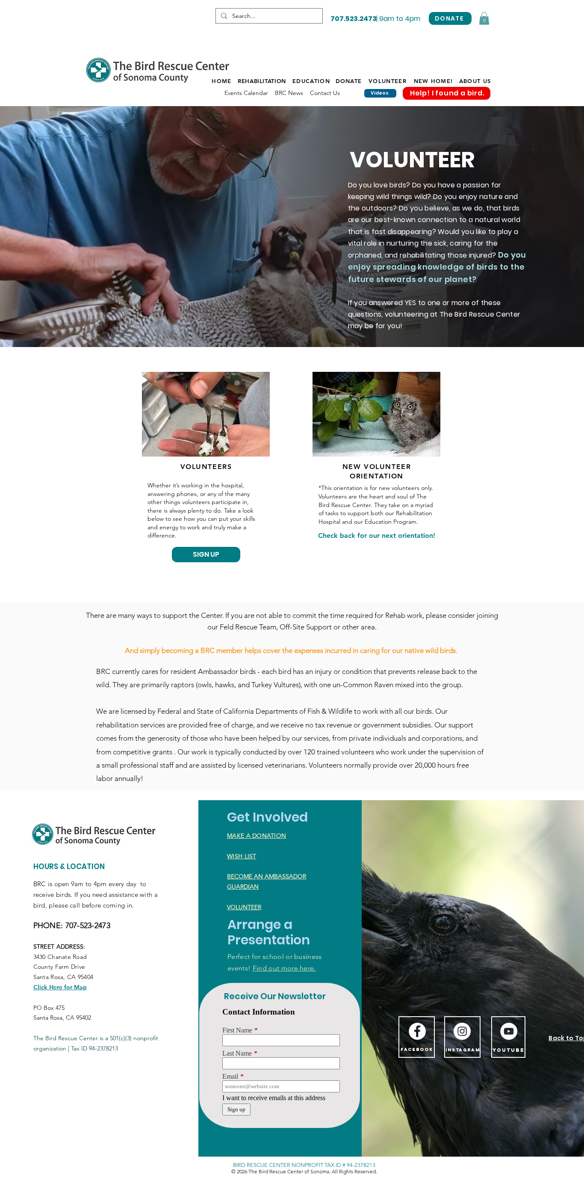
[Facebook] (417, 1031)
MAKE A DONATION (256, 836)
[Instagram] (462, 1031)
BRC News (289, 93)
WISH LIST (242, 856)
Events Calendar (246, 93)
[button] (484, 18)
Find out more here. (284, 968)
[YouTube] (508, 1031)
